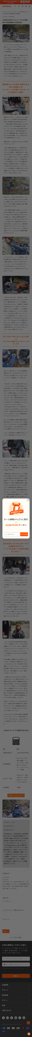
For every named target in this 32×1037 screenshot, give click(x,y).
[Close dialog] (28, 500)
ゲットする (24, 534)
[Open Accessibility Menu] (28, 1034)
